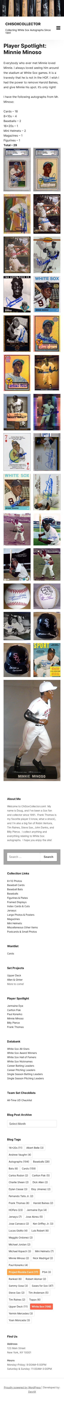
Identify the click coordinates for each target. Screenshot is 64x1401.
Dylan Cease (18, 1189)
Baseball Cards (16, 885)
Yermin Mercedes (21, 1313)
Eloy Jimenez (40, 1189)
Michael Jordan (19, 1244)
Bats (13, 1168)
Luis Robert (40, 1230)
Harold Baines (43, 1202)
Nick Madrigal (43, 1258)
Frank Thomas (15, 1026)
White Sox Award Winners (22, 1052)
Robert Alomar (36, 1278)
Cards (10, 953)
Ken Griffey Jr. (43, 1223)
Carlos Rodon (18, 1175)
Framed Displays (16, 902)
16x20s (15, 1147)
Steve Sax (17, 1292)
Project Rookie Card (23, 1271)
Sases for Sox (42, 1285)
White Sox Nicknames (20, 1061)
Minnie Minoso (15, 1018)
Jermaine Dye (15, 1005)
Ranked (15, 1278)
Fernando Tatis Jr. (21, 1196)
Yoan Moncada (19, 1320)
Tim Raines (17, 1299)
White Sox (41, 1306)
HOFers (16, 1209)
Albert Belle (35, 1147)
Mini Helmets (14, 923)
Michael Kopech (20, 1251)
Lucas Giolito (18, 1230)
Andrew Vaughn (20, 1154)
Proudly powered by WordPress (22, 1387)
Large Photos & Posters (20, 914)
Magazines (13, 918)
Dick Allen (40, 1182)
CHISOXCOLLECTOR (23, 24)
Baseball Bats (15, 889)
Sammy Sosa (18, 1285)
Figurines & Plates (17, 897)
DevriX (32, 1391)
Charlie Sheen (19, 1182)
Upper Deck (14, 975)
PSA (46, 1271)
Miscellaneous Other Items (22, 927)
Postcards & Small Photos (22, 931)
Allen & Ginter (15, 979)
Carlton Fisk (14, 1010)
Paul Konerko (14, 1014)
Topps (35, 1299)
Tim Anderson (38, 1292)
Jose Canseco (19, 1223)
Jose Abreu (34, 1216)
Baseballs (12, 893)
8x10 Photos (14, 880)
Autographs (19, 1161)
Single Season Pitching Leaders (25, 1078)
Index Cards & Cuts (18, 906)
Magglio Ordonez (21, 1237)
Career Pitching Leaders (21, 1069)
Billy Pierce (13, 1022)
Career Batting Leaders (20, 1065)
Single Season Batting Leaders (25, 1074)
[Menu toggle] (58, 27)
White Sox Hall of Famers (21, 1057)
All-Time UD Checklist (19, 1100)
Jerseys (11, 910)
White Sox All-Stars (18, 1048)
